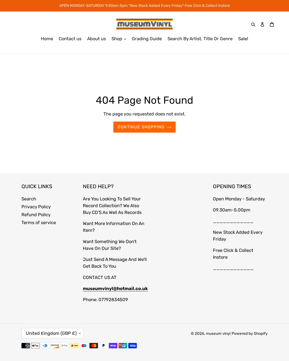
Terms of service (38, 222)
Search (28, 199)
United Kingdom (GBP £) (51, 333)
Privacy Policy (36, 206)
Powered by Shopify (250, 333)
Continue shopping (141, 126)
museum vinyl (218, 333)
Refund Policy (36, 214)
